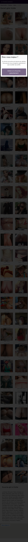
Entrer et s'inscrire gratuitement (14, 72)
